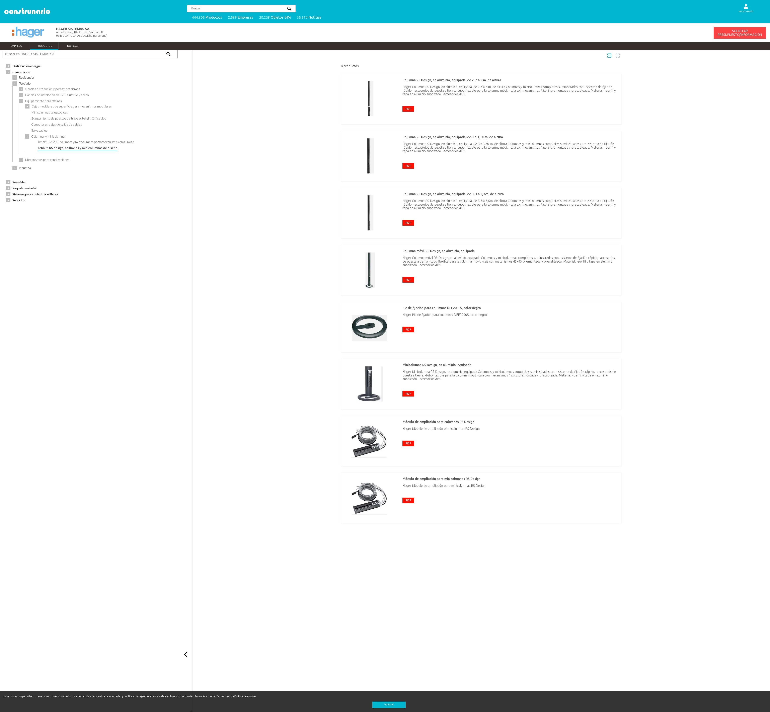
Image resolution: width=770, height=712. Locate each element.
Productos (44, 45)
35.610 (309, 17)
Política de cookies (245, 696)
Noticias (72, 45)
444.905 (207, 17)
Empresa (16, 45)
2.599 (240, 17)
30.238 (275, 17)
